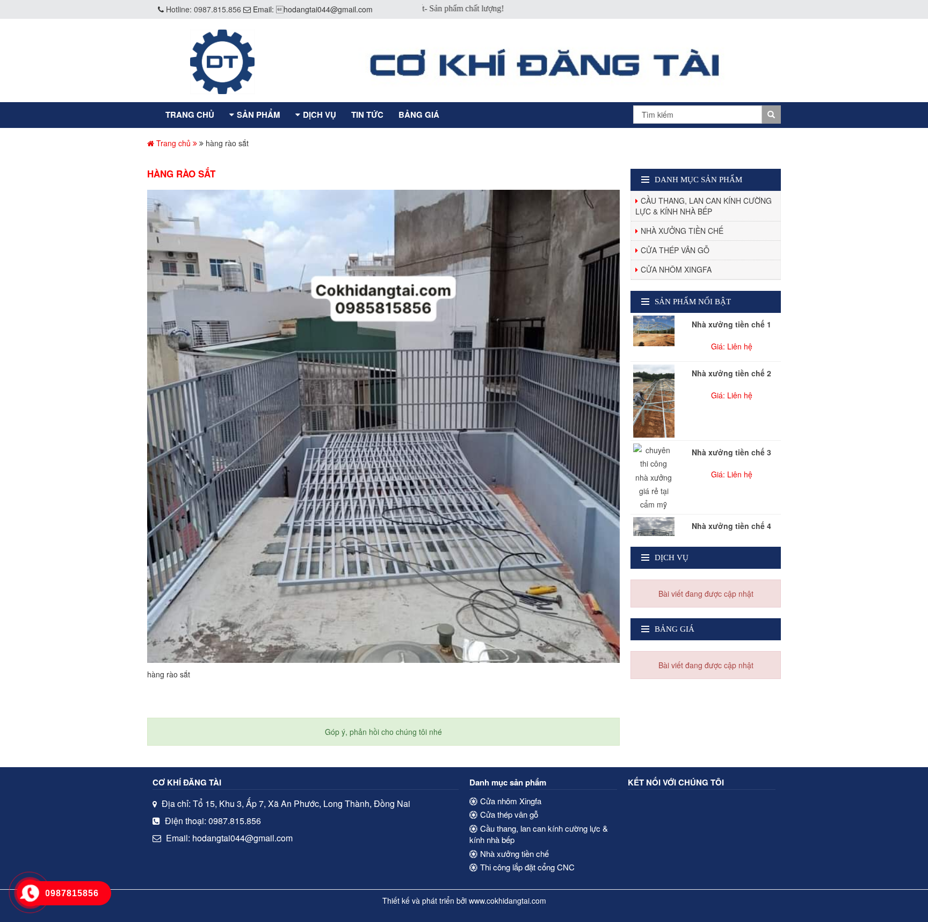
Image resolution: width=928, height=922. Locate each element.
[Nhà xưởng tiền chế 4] (654, 532)
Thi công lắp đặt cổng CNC (527, 867)
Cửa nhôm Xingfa (676, 269)
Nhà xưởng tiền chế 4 (731, 525)
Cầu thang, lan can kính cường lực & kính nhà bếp (703, 206)
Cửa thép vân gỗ (675, 250)
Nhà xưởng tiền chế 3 (731, 452)
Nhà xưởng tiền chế (682, 230)
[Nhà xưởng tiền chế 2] (654, 401)
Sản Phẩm (258, 114)
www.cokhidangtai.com (507, 900)
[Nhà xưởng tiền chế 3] (654, 477)
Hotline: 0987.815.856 (203, 9)
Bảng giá (418, 114)
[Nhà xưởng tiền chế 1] (654, 331)
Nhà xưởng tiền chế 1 (731, 324)
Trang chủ (189, 114)
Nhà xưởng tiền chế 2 (731, 373)
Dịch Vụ (319, 114)
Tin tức (367, 114)
